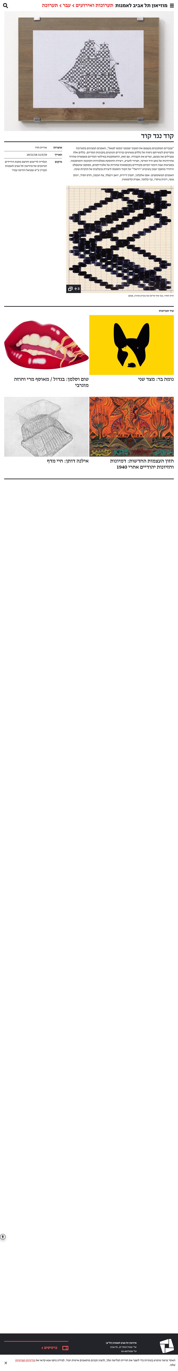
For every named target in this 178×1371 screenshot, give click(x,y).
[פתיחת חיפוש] (5, 5)
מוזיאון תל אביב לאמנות (141, 5)
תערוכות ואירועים (94, 5)
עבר (67, 5)
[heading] (120, 239)
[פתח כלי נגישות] (3, 1237)
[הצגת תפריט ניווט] (172, 5)
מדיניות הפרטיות (25, 1360)
